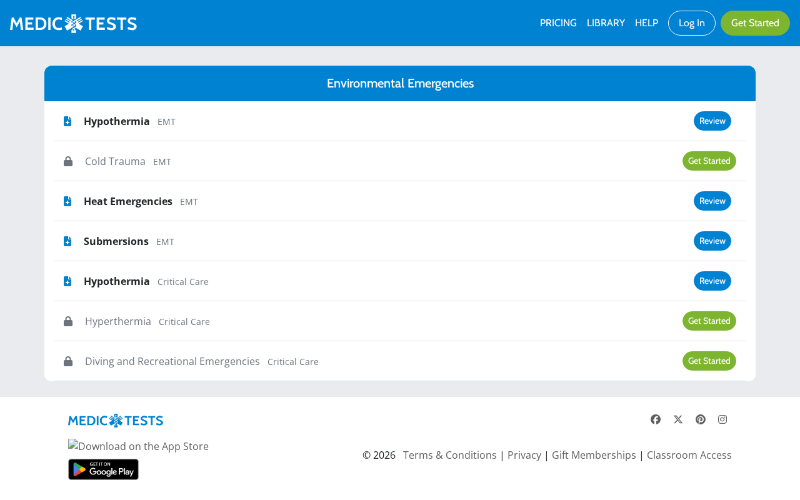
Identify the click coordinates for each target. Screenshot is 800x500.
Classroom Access (689, 455)
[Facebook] (656, 419)
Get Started (755, 23)
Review (712, 120)
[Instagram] (722, 419)
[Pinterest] (701, 419)
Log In (692, 23)
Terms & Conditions (450, 455)
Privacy (524, 455)
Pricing (558, 23)
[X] (678, 419)
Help (646, 23)
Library (606, 23)
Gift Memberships (594, 455)
